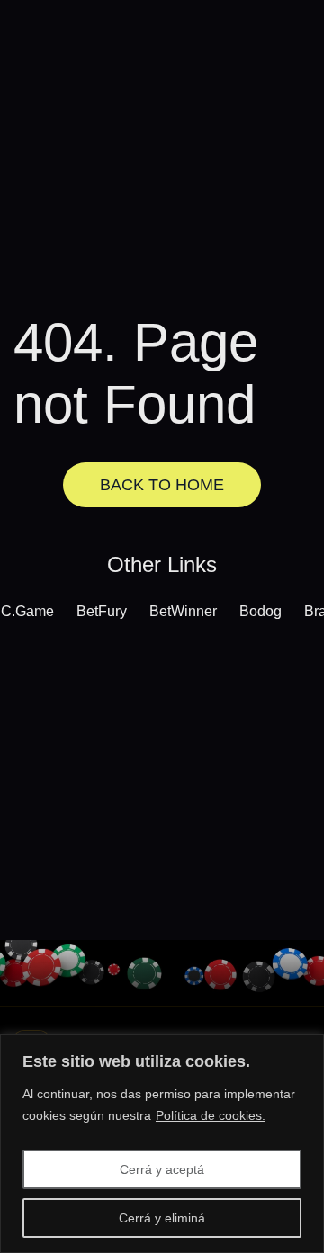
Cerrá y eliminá (162, 1218)
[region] (162, 1143)
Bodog (260, 611)
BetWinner (183, 611)
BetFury (101, 611)
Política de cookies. (211, 1115)
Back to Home (162, 485)
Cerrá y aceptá (162, 1169)
